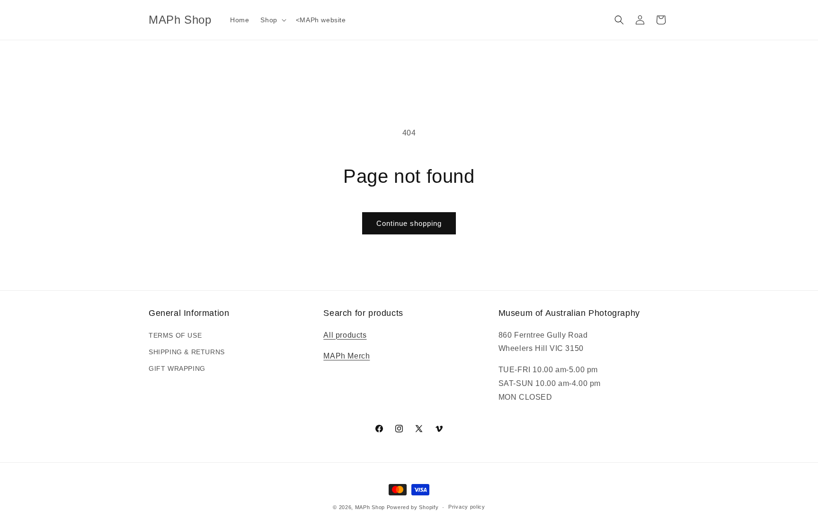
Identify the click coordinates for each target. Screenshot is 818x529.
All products (344, 335)
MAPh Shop (370, 507)
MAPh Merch (346, 356)
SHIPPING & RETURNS (187, 352)
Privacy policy (466, 507)
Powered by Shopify (413, 507)
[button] (272, 20)
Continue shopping (409, 223)
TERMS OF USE (175, 335)
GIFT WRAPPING (177, 368)
